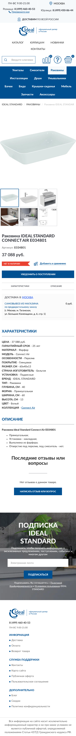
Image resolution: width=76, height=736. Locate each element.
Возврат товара (20, 651)
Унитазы (18, 70)
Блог (14, 695)
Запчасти (27, 94)
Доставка (17, 640)
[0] (68, 59)
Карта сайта (18, 670)
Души (38, 78)
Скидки (15, 701)
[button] (19, 12)
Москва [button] (27, 297)
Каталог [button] (18, 42)
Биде (22, 86)
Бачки (9, 86)
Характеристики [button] (20, 286)
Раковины (57, 70)
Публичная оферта (22, 676)
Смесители (37, 70)
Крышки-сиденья (43, 86)
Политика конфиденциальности (30, 706)
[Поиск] (5, 59)
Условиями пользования (47, 586)
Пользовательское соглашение (29, 681)
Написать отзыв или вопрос (38, 491)
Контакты (38, 49)
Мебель (66, 86)
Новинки (57, 42)
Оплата (15, 646)
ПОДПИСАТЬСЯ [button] (38, 575)
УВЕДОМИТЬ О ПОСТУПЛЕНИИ (38, 274)
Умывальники (57, 78)
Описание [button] (56, 286)
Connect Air (28, 408)
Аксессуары (47, 94)
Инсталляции (19, 78)
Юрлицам (37, 42)
